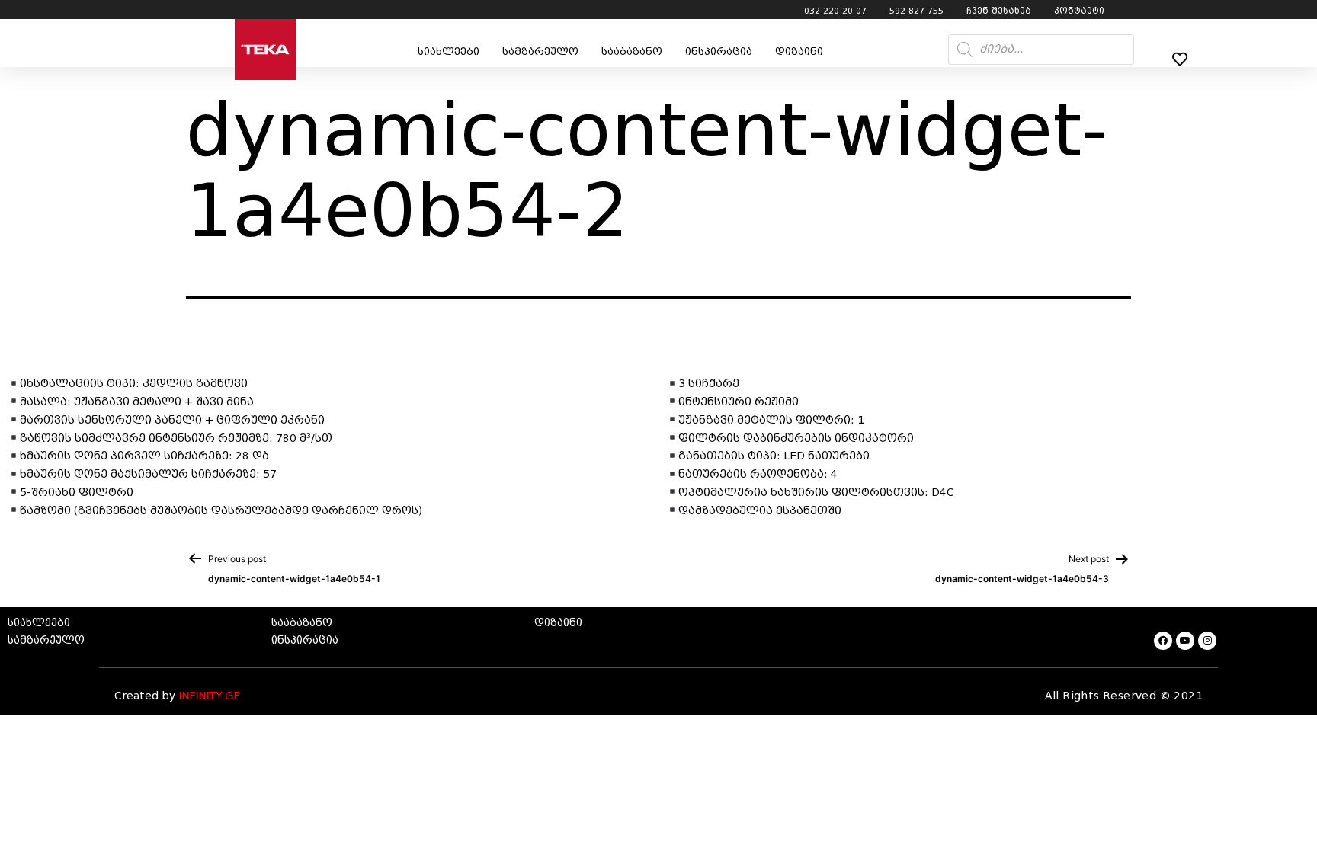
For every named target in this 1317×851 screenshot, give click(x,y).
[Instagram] (1207, 641)
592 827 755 (916, 10)
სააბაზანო (631, 51)
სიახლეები (448, 51)
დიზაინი (799, 51)
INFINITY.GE (209, 695)
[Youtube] (1185, 641)
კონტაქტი (1079, 10)
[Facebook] (1163, 641)
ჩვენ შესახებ (998, 10)
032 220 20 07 (835, 10)
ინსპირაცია (718, 51)
